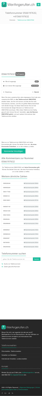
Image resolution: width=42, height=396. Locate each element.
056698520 (20, 230)
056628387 (20, 238)
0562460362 (20, 247)
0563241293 (20, 211)
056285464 (20, 219)
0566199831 (20, 200)
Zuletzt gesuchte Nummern (12, 267)
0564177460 (20, 192)
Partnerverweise (23, 389)
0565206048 (20, 183)
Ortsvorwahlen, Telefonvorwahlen (11, 351)
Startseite (12, 20)
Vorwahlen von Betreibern (9, 355)
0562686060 (20, 223)
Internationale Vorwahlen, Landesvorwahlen (14, 359)
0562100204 (20, 215)
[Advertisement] (21, 48)
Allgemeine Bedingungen (27, 387)
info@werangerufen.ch (28, 372)
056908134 (20, 196)
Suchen (36, 259)
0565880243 (20, 234)
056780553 (20, 242)
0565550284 (20, 187)
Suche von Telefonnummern (12, 264)
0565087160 (20, 206)
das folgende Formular (17, 375)
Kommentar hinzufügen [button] (13, 151)
